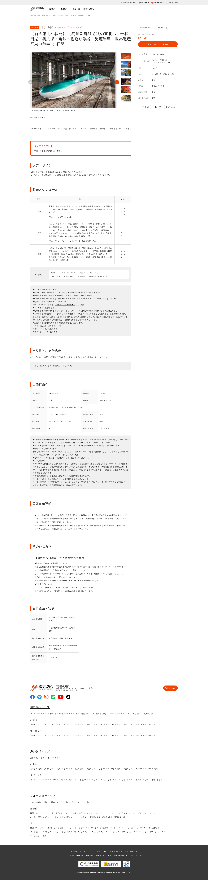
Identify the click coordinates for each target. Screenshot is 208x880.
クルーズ (76, 9)
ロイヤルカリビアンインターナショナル (70, 817)
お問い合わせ (144, 2)
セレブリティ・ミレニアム (147, 828)
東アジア (72, 780)
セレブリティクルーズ (125, 813)
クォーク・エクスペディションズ (77, 813)
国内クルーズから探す (60, 802)
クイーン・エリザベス (78, 828)
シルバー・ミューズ (125, 828)
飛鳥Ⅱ (45, 836)
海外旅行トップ (40, 751)
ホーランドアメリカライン (40, 817)
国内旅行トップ (40, 707)
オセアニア (84, 780)
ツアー (53, 15)
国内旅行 (52, 9)
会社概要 (70, 855)
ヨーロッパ (34, 780)
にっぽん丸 (34, 836)
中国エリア (115, 725)
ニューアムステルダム (100, 832)
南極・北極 (156, 780)
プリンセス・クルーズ (146, 813)
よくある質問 (173, 2)
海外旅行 (64, 9)
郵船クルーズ (119, 817)
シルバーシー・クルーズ (103, 813)
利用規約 (89, 855)
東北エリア (48, 725)
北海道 (60, 15)
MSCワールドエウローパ (56, 828)
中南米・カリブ (142, 780)
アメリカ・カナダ (125, 780)
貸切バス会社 (89, 851)
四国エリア (128, 725)
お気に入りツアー (129, 2)
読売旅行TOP (35, 15)
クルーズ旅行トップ (42, 795)
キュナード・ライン (53, 813)
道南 (66, 15)
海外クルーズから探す (81, 802)
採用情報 (79, 855)
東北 (72, 15)
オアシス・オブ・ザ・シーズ (124, 832)
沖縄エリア (152, 725)
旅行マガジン (89, 9)
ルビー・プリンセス (63, 832)
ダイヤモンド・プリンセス (40, 832)
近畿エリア (103, 725)
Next (117, 82)
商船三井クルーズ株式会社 (100, 817)
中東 (55, 780)
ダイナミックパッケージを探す (60, 714)
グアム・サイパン (108, 780)
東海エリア (91, 725)
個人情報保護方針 (121, 855)
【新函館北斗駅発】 (84, 15)
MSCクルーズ (35, 813)
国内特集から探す (100, 714)
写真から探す (149, 714)
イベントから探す (133, 714)
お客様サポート (158, 2)
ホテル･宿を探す (82, 714)
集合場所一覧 (76, 851)
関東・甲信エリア (64, 725)
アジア (62, 780)
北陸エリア (78, 725)
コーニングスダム (81, 832)
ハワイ (94, 780)
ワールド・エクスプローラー (102, 828)
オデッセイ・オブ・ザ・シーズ (151, 832)
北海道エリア (35, 725)
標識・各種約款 (131, 851)
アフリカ (46, 780)
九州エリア (140, 725)
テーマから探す (116, 714)
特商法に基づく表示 (103, 855)
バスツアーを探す (37, 714)
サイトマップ (136, 855)
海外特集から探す (37, 758)
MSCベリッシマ (36, 828)
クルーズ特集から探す (39, 802)
